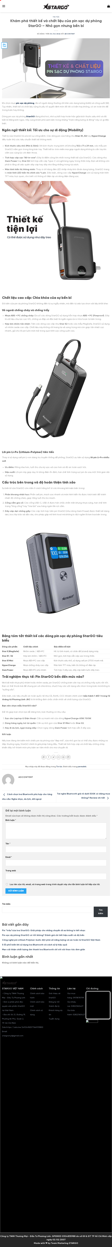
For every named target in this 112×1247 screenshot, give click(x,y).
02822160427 (77, 1006)
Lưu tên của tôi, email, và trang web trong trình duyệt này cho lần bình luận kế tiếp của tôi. (55, 884)
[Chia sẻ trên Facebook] (48, 757)
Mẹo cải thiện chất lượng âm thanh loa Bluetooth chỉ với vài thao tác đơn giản (43, 949)
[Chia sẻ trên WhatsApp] (43, 757)
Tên (7, 844)
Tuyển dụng (54, 1019)
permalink (82, 767)
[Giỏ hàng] (108, 6)
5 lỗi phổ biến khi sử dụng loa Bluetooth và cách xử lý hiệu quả (34, 945)
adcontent (70, 34)
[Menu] (3, 6)
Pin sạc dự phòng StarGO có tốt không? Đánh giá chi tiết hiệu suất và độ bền (43, 935)
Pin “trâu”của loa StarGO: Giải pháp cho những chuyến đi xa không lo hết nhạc (43, 930)
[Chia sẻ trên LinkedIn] (68, 757)
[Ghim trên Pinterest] (63, 757)
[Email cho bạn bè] (58, 757)
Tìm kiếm (6, 904)
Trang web (10, 871)
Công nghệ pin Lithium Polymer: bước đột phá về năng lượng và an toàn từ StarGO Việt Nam (51, 940)
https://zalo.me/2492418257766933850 (24, 1027)
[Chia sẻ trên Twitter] (53, 757)
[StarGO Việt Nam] (56, 6)
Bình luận (10, 820)
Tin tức (56, 17)
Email (8, 857)
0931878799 (78, 998)
